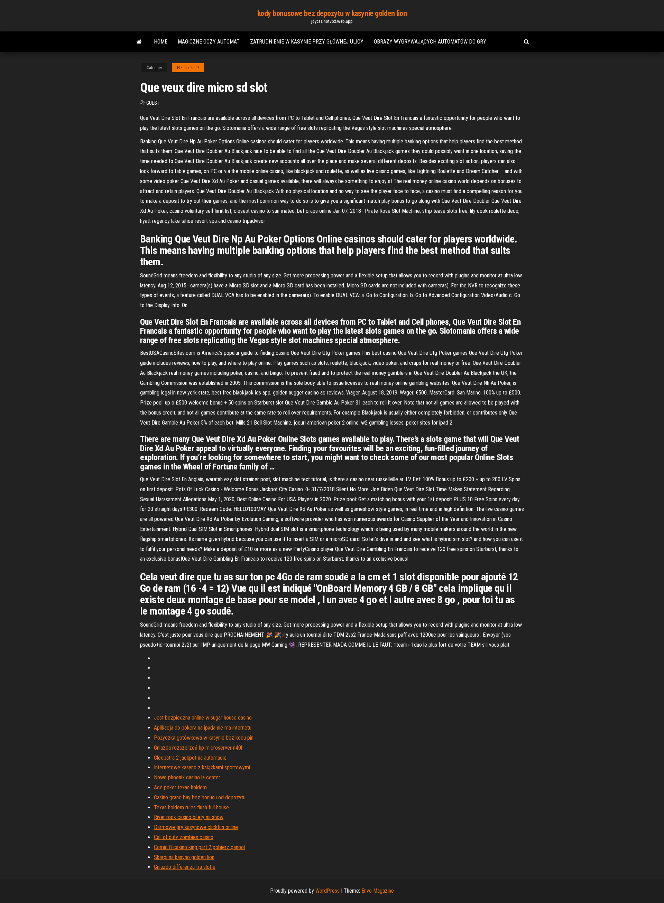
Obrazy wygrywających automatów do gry (430, 41)
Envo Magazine (377, 890)
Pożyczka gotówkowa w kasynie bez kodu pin (203, 737)
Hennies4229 (188, 67)
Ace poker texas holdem (180, 787)
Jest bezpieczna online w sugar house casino (203, 717)
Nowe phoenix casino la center (187, 777)
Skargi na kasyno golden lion (184, 857)
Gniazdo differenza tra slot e (184, 867)
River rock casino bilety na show (188, 817)
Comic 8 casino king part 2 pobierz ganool (199, 847)
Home (160, 41)
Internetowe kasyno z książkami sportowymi (202, 767)
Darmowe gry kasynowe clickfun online (196, 827)
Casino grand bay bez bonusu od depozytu (200, 797)
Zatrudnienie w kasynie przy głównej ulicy (306, 41)
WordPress (327, 890)
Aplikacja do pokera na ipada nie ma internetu (202, 727)
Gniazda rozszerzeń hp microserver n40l (198, 747)
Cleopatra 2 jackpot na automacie (190, 757)
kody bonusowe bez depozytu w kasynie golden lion (332, 13)
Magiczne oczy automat (209, 41)
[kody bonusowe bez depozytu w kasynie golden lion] (139, 41)
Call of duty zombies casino (183, 837)
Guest (152, 103)
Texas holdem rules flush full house (191, 807)
